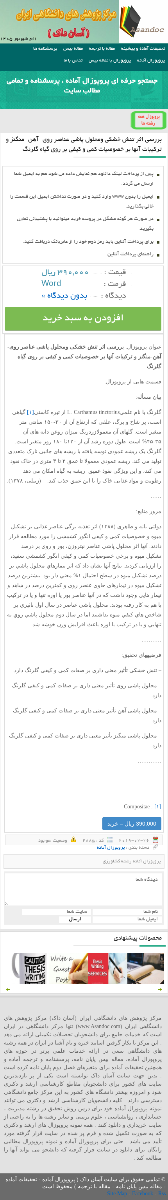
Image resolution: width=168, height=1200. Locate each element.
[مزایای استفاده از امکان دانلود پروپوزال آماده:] (29, 982)
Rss (162, 1193)
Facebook (143, 1193)
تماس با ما (73, 60)
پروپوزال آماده (151, 60)
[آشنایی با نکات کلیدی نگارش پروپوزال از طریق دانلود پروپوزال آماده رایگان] (68, 982)
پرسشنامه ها (45, 48)
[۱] (30, 412)
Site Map (118, 1193)
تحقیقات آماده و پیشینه (143, 48)
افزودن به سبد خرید (83, 318)
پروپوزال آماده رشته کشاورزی (132, 861)
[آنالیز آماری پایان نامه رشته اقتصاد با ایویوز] (107, 982)
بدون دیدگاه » (64, 296)
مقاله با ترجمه (102, 48)
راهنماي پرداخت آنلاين (130, 254)
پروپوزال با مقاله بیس (110, 60)
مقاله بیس (73, 48)
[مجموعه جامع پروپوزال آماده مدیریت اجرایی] (146, 982)
